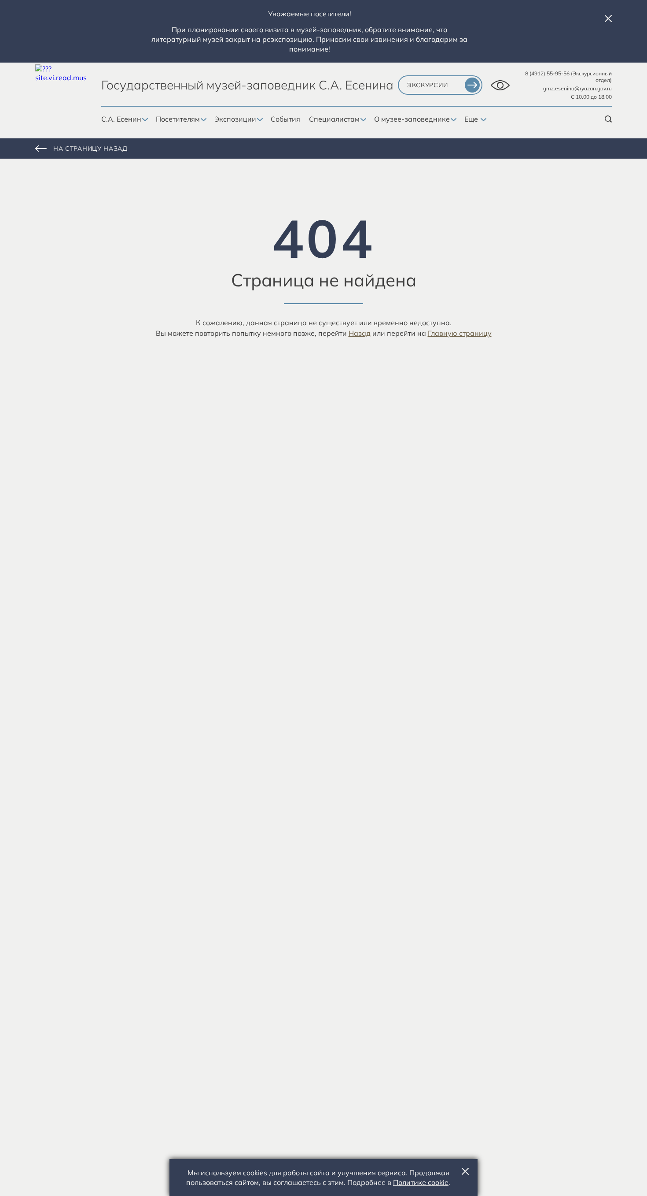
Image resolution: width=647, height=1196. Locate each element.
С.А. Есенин (121, 119)
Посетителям (178, 119)
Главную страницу (460, 333)
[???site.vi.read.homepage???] (61, 90)
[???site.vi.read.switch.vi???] (500, 85)
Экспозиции (235, 119)
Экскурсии (427, 85)
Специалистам (334, 119)
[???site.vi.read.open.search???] (608, 119)
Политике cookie (420, 1182)
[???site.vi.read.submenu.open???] (144, 120)
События (285, 119)
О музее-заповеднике (412, 119)
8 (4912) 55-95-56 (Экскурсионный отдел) (568, 76)
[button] (608, 18)
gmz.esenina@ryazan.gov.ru (577, 88)
